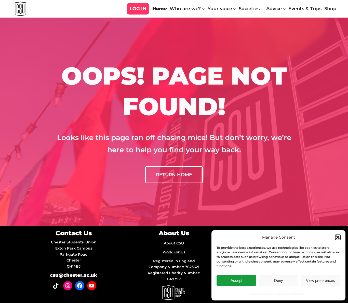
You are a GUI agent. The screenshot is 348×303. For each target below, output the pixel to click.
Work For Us (174, 252)
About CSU (174, 243)
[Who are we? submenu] (203, 8)
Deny (278, 280)
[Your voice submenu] (234, 8)
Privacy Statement (289, 293)
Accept (236, 280)
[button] (337, 237)
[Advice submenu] (284, 8)
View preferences (320, 280)
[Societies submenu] (262, 8)
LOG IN (138, 8)
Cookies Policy (261, 293)
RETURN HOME (174, 174)
